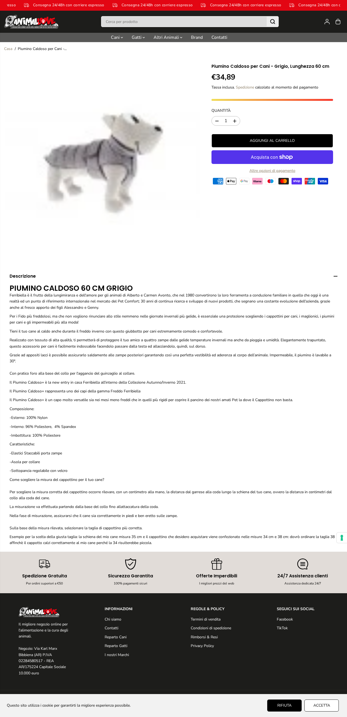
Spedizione (245, 87)
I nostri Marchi (117, 654)
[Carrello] (338, 22)
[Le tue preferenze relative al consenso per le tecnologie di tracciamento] (342, 538)
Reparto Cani (116, 637)
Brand (197, 37)
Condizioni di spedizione (211, 628)
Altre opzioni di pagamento (272, 170)
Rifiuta (284, 705)
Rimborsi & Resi (204, 637)
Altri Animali (167, 37)
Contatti (219, 37)
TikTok (282, 628)
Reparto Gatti (116, 645)
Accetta (321, 705)
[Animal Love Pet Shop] (31, 21)
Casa (8, 48)
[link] (44, 612)
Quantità (221, 110)
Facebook (285, 619)
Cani (116, 37)
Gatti (137, 37)
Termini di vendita (205, 619)
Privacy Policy (202, 645)
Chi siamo (113, 619)
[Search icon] (273, 21)
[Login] (327, 22)
